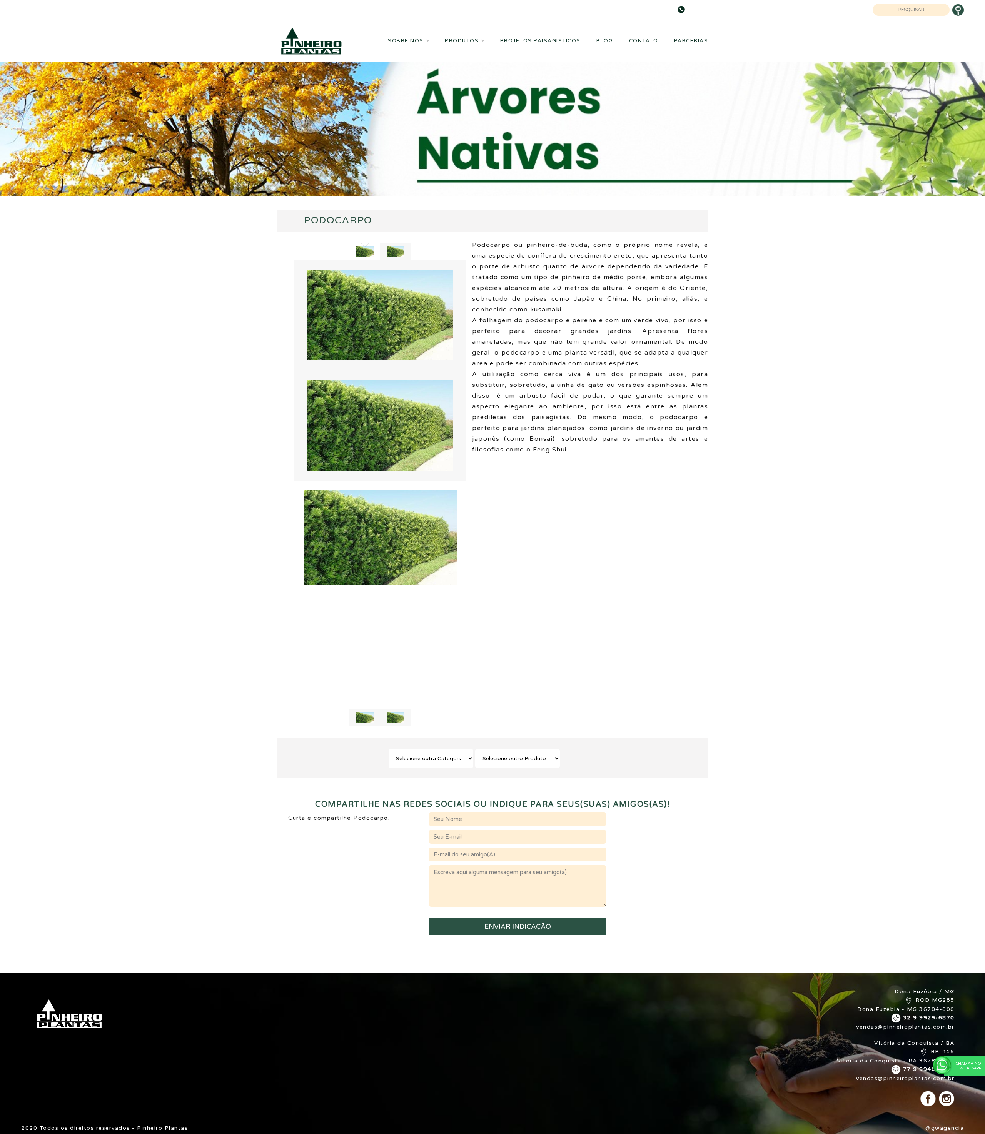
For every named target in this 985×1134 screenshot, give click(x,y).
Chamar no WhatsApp (968, 1066)
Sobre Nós (406, 41)
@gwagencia (944, 1128)
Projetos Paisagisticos (540, 41)
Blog (604, 41)
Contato (643, 41)
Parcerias (691, 41)
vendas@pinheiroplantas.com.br (905, 1027)
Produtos (462, 41)
